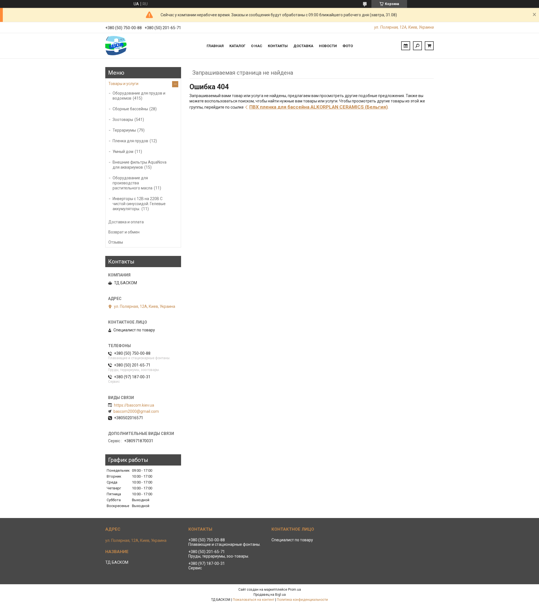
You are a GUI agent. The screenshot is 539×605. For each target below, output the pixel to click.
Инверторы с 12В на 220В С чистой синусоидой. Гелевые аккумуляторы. (139, 203)
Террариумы (124, 130)
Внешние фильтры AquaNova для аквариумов (139, 164)
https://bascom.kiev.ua (134, 405)
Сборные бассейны (130, 109)
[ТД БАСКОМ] (126, 46)
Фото (347, 46)
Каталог (237, 46)
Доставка (303, 46)
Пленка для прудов (130, 141)
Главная (215, 46)
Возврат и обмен (124, 232)
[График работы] (405, 45)
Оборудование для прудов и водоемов (139, 95)
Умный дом (123, 151)
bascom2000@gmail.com (136, 411)
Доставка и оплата (126, 222)
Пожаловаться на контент (253, 600)
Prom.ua (294, 590)
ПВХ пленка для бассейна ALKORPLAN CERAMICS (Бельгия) (318, 107)
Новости (328, 46)
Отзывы (115, 242)
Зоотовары (123, 119)
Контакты (278, 46)
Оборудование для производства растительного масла (132, 183)
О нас (256, 46)
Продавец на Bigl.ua (269, 595)
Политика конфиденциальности (302, 600)
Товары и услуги (123, 83)
